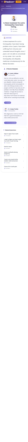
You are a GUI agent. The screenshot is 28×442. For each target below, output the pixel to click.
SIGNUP (18, 1)
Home (2, 6)
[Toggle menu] (2, 1)
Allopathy (8, 102)
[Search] (14, 1)
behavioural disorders (11, 122)
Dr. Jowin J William (13, 73)
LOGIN (24, 1)
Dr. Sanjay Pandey (13, 109)
